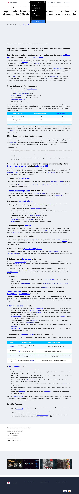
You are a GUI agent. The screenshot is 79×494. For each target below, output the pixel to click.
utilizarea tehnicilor (18, 396)
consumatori (28, 239)
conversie (46, 78)
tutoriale (43, 204)
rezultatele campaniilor (54, 251)
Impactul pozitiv (29, 219)
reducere (64, 241)
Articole (53, 2)
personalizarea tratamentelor (22, 93)
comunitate (46, 230)
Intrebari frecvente (45, 482)
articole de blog (36, 204)
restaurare (25, 62)
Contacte (59, 2)
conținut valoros (26, 201)
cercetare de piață (49, 279)
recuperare (14, 326)
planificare (38, 312)
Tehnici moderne (14, 291)
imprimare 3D (34, 320)
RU (67, 2)
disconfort (32, 360)
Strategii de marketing (16, 166)
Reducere (21, 351)
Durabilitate (61, 113)
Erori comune (14, 366)
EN (69, 2)
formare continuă (48, 391)
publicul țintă (24, 178)
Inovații (13, 221)
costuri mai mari (59, 355)
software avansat (38, 308)
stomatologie (10, 130)
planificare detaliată (30, 379)
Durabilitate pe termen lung (18, 99)
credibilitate (45, 287)
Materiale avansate (16, 316)
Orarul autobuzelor (29, 482)
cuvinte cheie (58, 195)
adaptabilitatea (30, 322)
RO (64, 2)
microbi (65, 383)
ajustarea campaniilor (32, 248)
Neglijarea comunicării (42, 415)
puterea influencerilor (20, 262)
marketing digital (16, 232)
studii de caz (50, 204)
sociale (28, 226)
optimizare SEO (41, 166)
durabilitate (13, 142)
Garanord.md (13, 2)
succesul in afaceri (35, 57)
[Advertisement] (39, 34)
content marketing (63, 283)
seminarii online (54, 76)
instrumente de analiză (22, 184)
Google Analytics (37, 184)
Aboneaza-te (38, 21)
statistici (32, 215)
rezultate (52, 197)
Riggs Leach (26, 24)
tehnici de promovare (12, 272)
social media (55, 283)
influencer (16, 263)
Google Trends (47, 184)
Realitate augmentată (16, 328)
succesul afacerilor (51, 172)
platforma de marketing (57, 181)
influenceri (26, 259)
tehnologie (22, 391)
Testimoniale (14, 219)
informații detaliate (35, 208)
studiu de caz (14, 76)
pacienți (37, 63)
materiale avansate (32, 88)
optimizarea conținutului (40, 193)
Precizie (12, 346)
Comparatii (12, 294)
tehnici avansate (17, 369)
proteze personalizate (34, 310)
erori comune (24, 294)
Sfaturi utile (32, 213)
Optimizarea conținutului (19, 191)
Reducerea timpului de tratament (19, 95)
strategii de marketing (58, 68)
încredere (35, 239)
